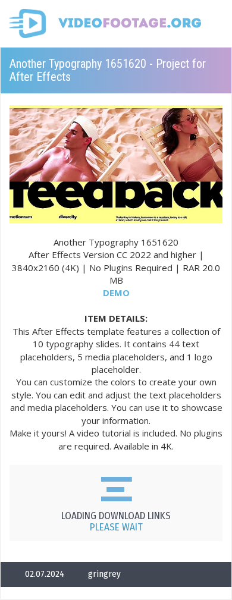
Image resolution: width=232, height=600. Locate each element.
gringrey (104, 573)
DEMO (116, 293)
